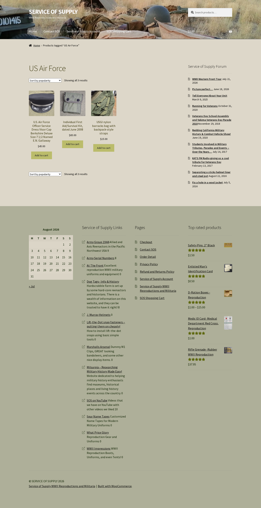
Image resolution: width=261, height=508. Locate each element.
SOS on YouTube (97, 400)
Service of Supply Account (83, 31)
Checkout (146, 242)
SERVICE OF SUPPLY (53, 11)
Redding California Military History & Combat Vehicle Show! (211, 132)
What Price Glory (98, 432)
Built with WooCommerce (115, 486)
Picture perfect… (202, 89)
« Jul (32, 286)
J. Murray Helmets (98, 315)
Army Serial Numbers (100, 258)
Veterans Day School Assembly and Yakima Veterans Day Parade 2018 (211, 119)
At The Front (95, 265)
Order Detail (148, 257)
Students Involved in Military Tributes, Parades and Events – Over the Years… (210, 147)
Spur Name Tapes (98, 416)
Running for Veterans (205, 106)
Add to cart (41, 155)
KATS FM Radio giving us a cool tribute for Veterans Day (210, 160)
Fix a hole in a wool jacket (207, 182)
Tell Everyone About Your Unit (209, 95)
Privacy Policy (149, 264)
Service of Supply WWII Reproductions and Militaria (62, 486)
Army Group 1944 (98, 242)
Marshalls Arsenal (98, 347)
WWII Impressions (98, 448)
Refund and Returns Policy (157, 271)
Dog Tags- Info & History (103, 281)
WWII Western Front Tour (206, 79)
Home (33, 31)
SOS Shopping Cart (119, 31)
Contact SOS (52, 31)
